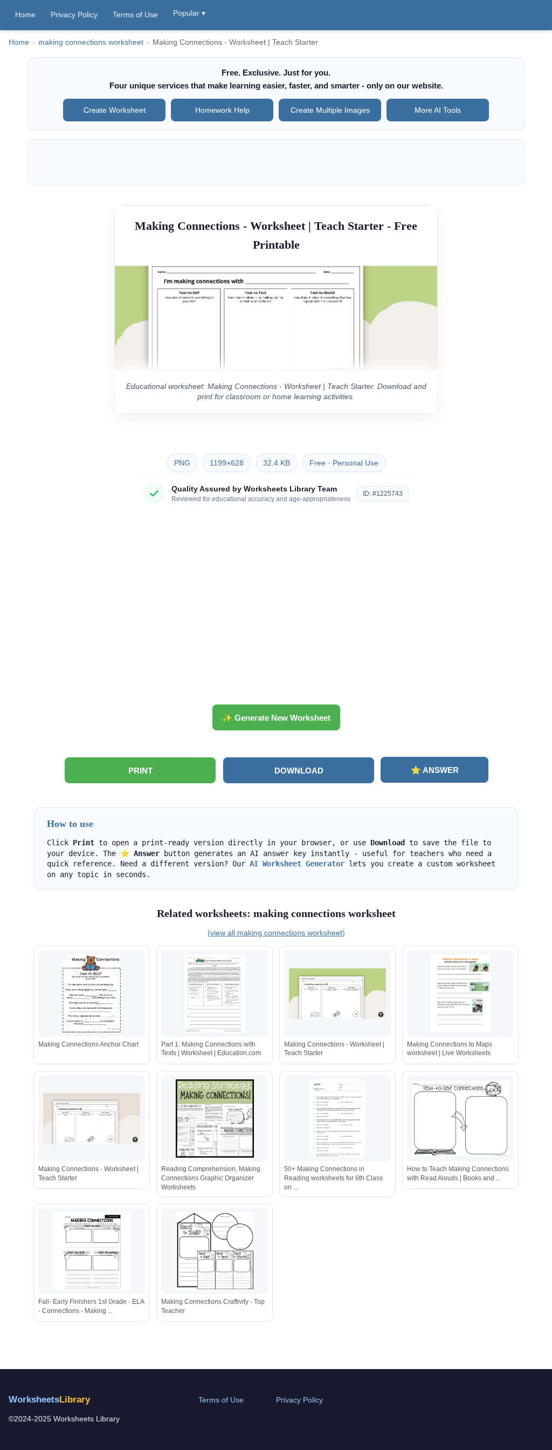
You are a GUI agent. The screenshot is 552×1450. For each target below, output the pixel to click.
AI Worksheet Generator (297, 863)
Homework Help (222, 110)
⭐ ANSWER (435, 770)
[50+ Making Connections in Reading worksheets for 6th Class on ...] (337, 1118)
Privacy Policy (74, 14)
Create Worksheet (115, 110)
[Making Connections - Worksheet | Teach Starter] (337, 993)
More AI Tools (438, 110)
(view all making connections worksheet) (276, 932)
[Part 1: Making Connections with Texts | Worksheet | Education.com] (214, 993)
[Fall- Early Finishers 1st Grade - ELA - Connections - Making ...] (91, 1251)
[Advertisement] (276, 608)
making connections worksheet (90, 42)
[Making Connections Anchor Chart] (91, 993)
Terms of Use (135, 14)
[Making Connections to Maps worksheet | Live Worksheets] (460, 993)
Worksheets (49, 1399)
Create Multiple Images (330, 110)
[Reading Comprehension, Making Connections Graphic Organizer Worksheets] (214, 1118)
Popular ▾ (189, 13)
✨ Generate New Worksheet (276, 717)
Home (25, 14)
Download (298, 770)
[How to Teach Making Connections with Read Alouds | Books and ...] (460, 1118)
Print (140, 770)
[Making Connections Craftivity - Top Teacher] (214, 1251)
